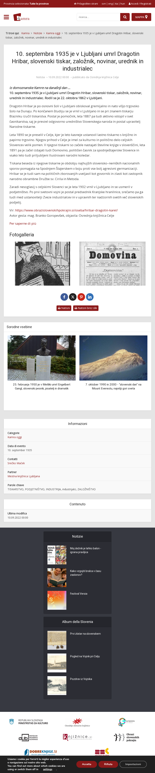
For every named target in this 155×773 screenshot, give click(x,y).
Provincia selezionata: (26, 3)
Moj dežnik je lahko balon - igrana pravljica (85, 550)
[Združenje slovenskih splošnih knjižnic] (77, 737)
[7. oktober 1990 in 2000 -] (102, 358)
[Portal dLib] (28, 737)
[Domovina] (112, 264)
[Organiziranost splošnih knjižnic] (77, 722)
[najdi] (125, 17)
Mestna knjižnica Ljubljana (24, 476)
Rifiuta (108, 764)
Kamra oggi (15, 437)
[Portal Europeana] (126, 722)
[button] (138, 371)
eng (110, 3)
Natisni (65, 308)
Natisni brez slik (87, 308)
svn (104, 3)
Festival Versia (78, 593)
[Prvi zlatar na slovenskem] (56, 640)
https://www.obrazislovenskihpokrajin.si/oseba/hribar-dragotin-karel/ (66, 210)
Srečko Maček (16, 463)
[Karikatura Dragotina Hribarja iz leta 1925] (42, 264)
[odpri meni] (6, 17)
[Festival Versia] (56, 600)
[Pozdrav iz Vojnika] (56, 685)
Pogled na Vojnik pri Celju (85, 656)
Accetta (86, 764)
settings (47, 769)
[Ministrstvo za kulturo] (28, 722)
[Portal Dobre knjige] (41, 752)
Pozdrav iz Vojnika (81, 679)
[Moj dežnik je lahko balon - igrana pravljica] (56, 555)
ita (116, 3)
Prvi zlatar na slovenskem (85, 633)
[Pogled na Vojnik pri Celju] (56, 663)
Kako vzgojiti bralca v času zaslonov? (85, 573)
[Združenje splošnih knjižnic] (102, 752)
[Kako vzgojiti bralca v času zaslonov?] (56, 577)
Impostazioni (133, 764)
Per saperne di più (22, 223)
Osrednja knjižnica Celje (104, 77)
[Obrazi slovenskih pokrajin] (126, 737)
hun (122, 3)
